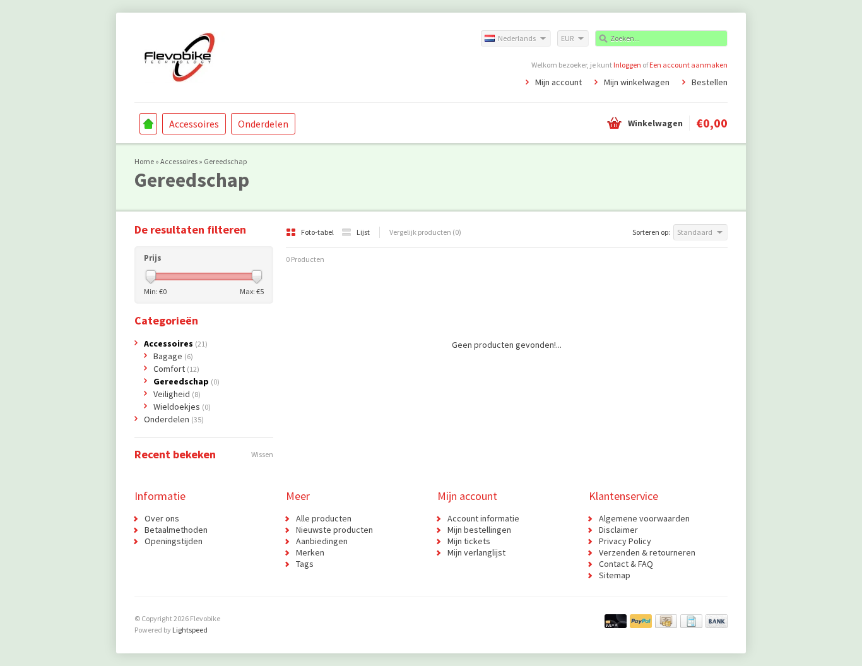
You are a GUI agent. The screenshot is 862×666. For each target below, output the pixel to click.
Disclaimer (618, 529)
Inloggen (627, 64)
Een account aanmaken (688, 64)
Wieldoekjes (182, 406)
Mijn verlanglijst (476, 552)
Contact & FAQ (626, 563)
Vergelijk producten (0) (425, 232)
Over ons (162, 518)
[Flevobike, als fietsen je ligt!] (282, 57)
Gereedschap (225, 161)
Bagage (173, 356)
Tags (305, 563)
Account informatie (483, 518)
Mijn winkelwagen (637, 82)
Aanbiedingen (322, 541)
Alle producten (323, 518)
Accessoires (194, 123)
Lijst (363, 232)
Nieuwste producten (334, 529)
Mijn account (558, 82)
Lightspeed (190, 629)
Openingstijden (174, 541)
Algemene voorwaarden (644, 518)
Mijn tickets (468, 541)
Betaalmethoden (176, 529)
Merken (310, 552)
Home (148, 123)
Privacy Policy (625, 541)
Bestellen (710, 82)
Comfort (176, 368)
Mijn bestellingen (479, 529)
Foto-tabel (318, 232)
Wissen (262, 454)
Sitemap (614, 575)
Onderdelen (263, 123)
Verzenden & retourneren (647, 552)
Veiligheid (177, 394)
